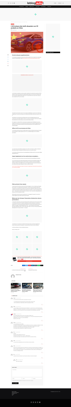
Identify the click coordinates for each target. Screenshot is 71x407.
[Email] (8, 65)
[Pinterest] (8, 63)
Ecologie (37, 6)
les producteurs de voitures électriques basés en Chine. (31, 58)
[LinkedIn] (8, 61)
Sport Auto (32, 6)
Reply (42, 304)
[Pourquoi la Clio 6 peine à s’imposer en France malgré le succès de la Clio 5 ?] (16, 286)
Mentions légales (14, 391)
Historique (43, 6)
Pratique (49, 6)
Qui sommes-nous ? (14, 393)
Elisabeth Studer (18, 274)
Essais (27, 6)
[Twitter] (8, 59)
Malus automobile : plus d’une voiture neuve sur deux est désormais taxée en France (38, 290)
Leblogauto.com (53, 391)
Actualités (21, 6)
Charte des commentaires (15, 392)
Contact (13, 394)
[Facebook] (8, 57)
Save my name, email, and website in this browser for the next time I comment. (23, 380)
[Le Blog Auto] (35, 3)
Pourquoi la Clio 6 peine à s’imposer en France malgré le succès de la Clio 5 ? (16, 290)
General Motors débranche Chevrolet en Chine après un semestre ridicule (26, 290)
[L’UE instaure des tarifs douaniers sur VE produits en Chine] (27, 42)
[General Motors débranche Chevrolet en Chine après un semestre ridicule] (27, 286)
